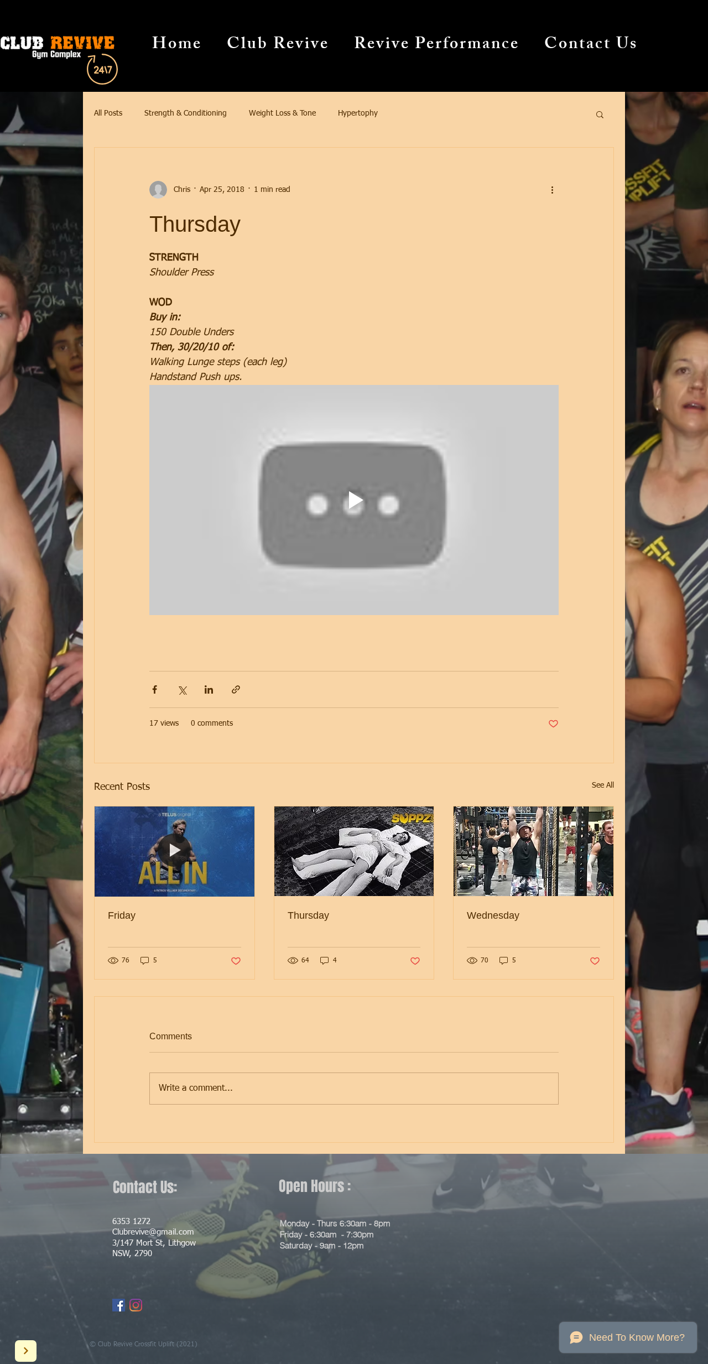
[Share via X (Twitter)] (181, 689)
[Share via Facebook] (154, 689)
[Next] (26, 1351)
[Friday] (174, 851)
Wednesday (493, 915)
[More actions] (552, 189)
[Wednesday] (533, 851)
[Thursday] (354, 851)
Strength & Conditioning (185, 113)
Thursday (308, 915)
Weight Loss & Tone (282, 113)
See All (603, 785)
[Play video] (354, 500)
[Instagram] (135, 1305)
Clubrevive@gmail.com (153, 1232)
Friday (122, 915)
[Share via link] (236, 689)
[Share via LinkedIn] (209, 689)
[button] (600, 114)
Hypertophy (358, 113)
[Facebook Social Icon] (118, 1305)
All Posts (108, 113)
